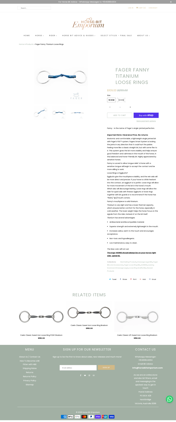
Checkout (153, 8)
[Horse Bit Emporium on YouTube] (85, 375)
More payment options (146, 121)
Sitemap (30, 384)
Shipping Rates (30, 368)
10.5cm (111, 100)
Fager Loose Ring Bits (132, 265)
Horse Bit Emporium (91, 412)
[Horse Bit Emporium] (88, 24)
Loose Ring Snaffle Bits (137, 268)
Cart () (142, 8)
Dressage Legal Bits (145, 262)
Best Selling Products (128, 262)
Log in (130, 8)
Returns (29, 372)
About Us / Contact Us (29, 356)
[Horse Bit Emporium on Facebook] (80, 375)
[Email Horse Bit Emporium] (93, 375)
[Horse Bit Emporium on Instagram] (89, 375)
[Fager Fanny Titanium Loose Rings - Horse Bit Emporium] (61, 77)
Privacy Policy (29, 380)
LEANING (144, 265)
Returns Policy (29, 376)
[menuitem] (26, 35)
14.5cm (121, 100)
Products (29, 44)
